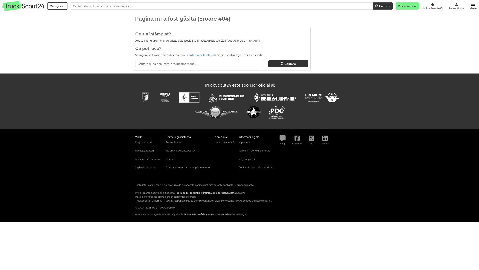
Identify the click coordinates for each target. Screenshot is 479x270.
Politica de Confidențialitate (199, 214)
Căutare (384, 6)
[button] (473, 6)
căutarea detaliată (198, 55)
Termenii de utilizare (227, 214)
